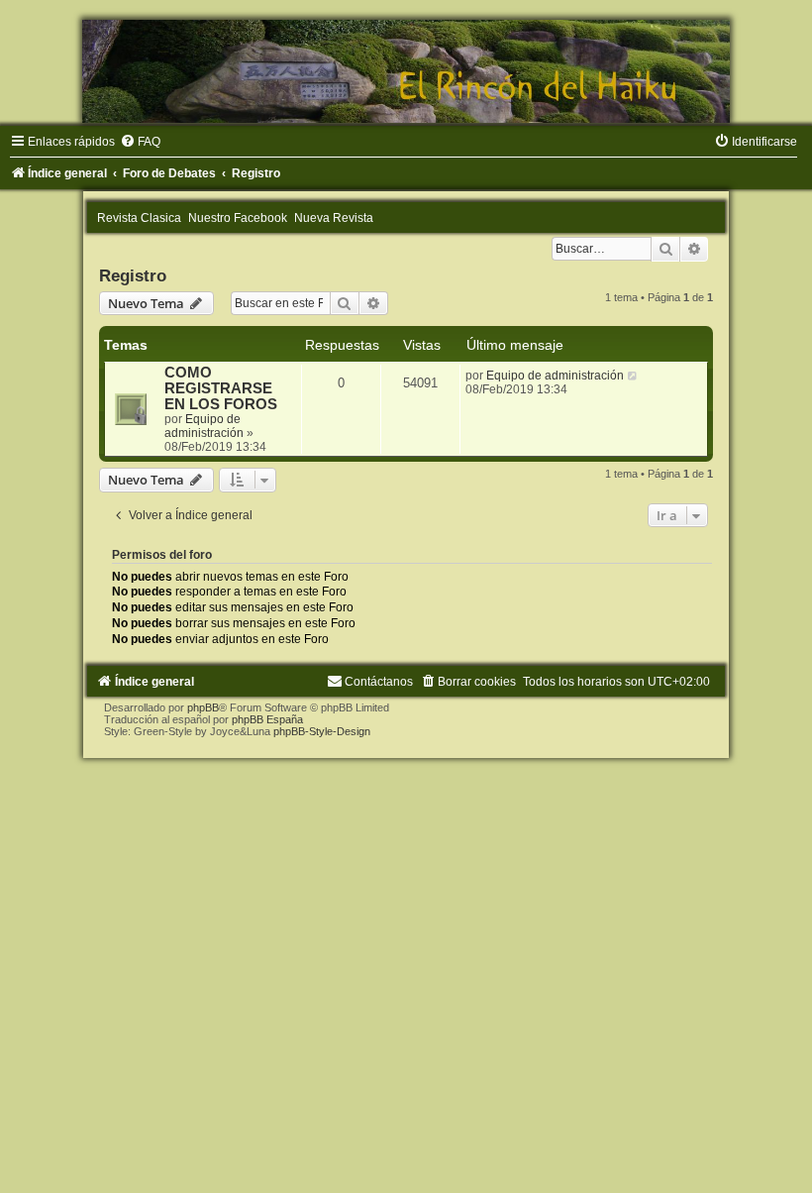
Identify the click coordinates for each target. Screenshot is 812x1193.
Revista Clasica (139, 218)
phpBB (203, 707)
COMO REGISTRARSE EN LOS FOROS (220, 388)
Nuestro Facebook (237, 218)
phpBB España (267, 719)
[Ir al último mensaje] (633, 375)
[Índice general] (406, 71)
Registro (132, 275)
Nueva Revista (333, 218)
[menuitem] (140, 142)
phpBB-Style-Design (321, 731)
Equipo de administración (204, 426)
